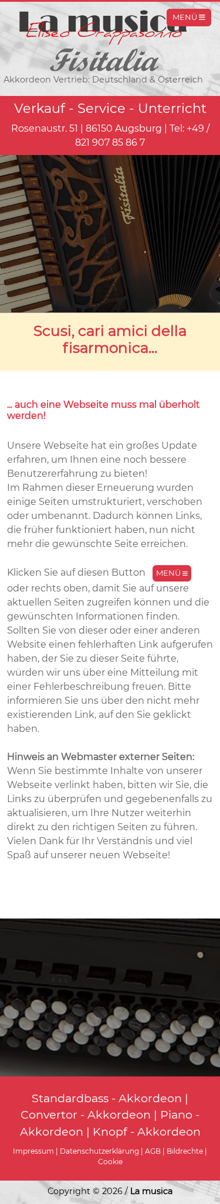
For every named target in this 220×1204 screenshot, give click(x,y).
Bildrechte (185, 1151)
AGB (153, 1151)
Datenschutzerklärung (99, 1151)
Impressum (33, 1151)
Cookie (110, 1161)
